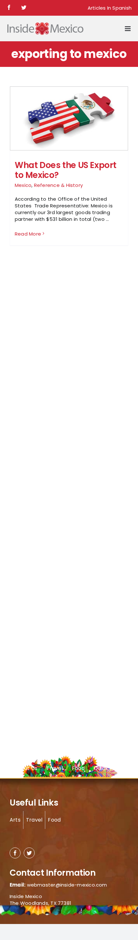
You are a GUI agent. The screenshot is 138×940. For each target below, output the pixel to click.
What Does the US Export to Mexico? (65, 170)
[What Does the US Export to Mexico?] (69, 120)
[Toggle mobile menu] (128, 28)
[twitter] (29, 853)
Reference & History (58, 185)
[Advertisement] (35, 363)
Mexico (23, 185)
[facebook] (15, 853)
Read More (28, 233)
